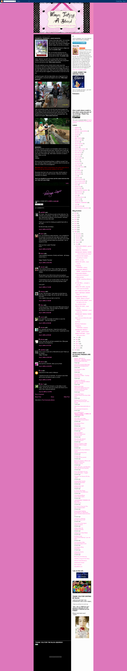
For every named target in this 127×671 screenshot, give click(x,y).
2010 (75, 229)
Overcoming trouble (80, 181)
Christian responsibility (81, 131)
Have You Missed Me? (79, 507)
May (77, 339)
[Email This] (36, 204)
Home (52, 397)
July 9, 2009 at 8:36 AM (45, 323)
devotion (77, 141)
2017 (75, 215)
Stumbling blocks (79, 197)
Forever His (77, 456)
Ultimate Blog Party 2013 (80, 452)
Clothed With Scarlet (79, 481)
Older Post (67, 397)
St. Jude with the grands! (80, 457)
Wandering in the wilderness (81, 492)
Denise (42, 361)
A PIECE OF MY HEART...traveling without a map (83, 279)
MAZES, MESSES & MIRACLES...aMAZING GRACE (82, 359)
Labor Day (77, 165)
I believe (77, 159)
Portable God (77, 487)
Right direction (79, 192)
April (77, 341)
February (78, 345)
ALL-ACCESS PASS (80, 304)
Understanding (79, 206)
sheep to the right (79, 486)
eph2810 (42, 212)
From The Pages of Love (80, 471)
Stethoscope (77, 553)
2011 (75, 227)
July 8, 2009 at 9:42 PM (45, 249)
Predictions (77, 548)
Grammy (42, 291)
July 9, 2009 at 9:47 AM (45, 345)
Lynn (67, 183)
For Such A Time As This (81, 506)
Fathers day (78, 145)
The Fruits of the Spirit (80, 523)
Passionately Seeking (80, 511)
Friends (77, 147)
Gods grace (78, 154)
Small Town (77, 370)
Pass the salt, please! (80, 439)
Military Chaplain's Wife (80, 443)
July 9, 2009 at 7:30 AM (45, 300)
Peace (76, 184)
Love (76, 175)
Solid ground (78, 193)
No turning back (79, 179)
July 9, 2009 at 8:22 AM (45, 312)
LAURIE (83, 48)
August (78, 242)
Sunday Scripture (78, 524)
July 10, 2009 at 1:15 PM (45, 391)
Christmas (77, 133)
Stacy (41, 305)
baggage (77, 127)
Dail (76, 136)
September (79, 240)
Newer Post (38, 397)
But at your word (78, 429)
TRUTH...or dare (79, 260)
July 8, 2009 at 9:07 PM (45, 229)
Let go (76, 168)
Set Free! (77, 321)
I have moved (77, 503)
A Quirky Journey (78, 463)
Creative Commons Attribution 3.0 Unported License (82, 121)
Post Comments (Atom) (48, 400)
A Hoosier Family (79, 552)
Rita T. (42, 384)
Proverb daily (78, 188)
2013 (75, 223)
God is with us (78, 150)
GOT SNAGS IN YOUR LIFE (82, 290)
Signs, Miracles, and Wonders (82, 467)
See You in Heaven (78, 440)
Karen (42, 233)
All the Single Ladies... (79, 496)
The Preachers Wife (79, 542)
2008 (75, 350)
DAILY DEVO (78, 138)
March (77, 343)
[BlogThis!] (37, 204)
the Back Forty (78, 536)
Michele (42, 339)
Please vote (78, 186)
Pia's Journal (77, 564)
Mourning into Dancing (80, 556)
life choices (78, 172)
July (77, 244)
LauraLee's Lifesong (79, 518)
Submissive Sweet (79, 562)
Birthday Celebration (80, 324)
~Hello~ (76, 477)
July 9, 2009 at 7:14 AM (45, 287)
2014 (75, 221)
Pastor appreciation (80, 183)
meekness (77, 177)
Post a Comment (39, 394)
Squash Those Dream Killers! (81, 420)
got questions (78, 158)
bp (41, 370)
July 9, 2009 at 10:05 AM (45, 357)
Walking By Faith (78, 386)
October (78, 238)
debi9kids (43, 350)
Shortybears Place (79, 423)
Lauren (42, 317)
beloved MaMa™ (78, 432)
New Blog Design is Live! (80, 543)
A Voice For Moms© (79, 380)
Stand (76, 195)
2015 (75, 219)
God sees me (78, 152)
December (78, 233)
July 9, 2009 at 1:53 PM (45, 379)
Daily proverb (78, 140)
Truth (76, 204)
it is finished (78, 163)
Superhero (77, 199)
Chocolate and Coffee (80, 418)
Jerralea (42, 327)
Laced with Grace (79, 166)
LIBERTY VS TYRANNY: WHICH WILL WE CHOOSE (82, 382)
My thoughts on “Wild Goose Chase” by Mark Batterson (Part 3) (82, 514)
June (77, 337)
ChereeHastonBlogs (79, 495)
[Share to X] (39, 204)
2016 (75, 217)
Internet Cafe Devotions (80, 560)
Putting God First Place (80, 400)
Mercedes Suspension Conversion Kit (79, 435)
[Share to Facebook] (41, 204)
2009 (75, 231)
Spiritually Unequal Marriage (82, 364)
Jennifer (42, 267)
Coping (77, 134)
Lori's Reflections (79, 412)
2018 (75, 213)
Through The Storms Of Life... (82, 476)
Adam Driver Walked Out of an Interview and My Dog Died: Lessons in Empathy (81, 389)
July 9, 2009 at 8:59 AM (45, 335)
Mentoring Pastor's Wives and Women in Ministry (82, 461)
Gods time (77, 156)
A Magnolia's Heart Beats (81, 532)
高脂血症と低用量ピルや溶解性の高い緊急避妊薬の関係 (82, 414)
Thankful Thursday (78, 529)
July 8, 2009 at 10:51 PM (45, 262)
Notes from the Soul (79, 428)
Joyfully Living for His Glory (81, 558)
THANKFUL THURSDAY (81, 202)
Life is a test (78, 174)
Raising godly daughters (81, 190)
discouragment (79, 143)
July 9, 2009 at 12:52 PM (45, 366)
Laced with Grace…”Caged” (81, 473)
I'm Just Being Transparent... (81, 409)
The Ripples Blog (79, 547)
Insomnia (77, 161)
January (78, 347)
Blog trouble (77, 424)
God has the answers (80, 149)
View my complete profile (79, 69)
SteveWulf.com (78, 566)
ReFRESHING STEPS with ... (81, 361)
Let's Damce (78, 170)
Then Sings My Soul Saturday (81, 468)
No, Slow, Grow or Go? (79, 520)
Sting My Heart (78, 374)
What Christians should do (82, 208)
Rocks (42, 253)
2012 (75, 225)
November (78, 236)
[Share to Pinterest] (42, 204)
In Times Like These (79, 490)
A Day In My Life (78, 528)
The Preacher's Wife (79, 369)
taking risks (78, 200)
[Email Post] (52, 202)
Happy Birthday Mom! (79, 482)
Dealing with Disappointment (81, 366)
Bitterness (77, 129)
